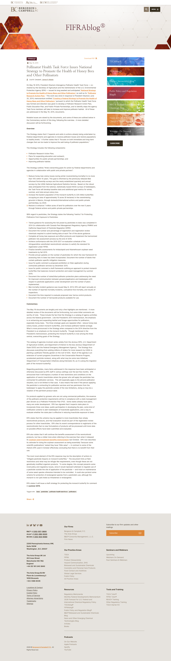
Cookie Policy (32, 593)
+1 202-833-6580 (39, 537)
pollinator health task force (58, 491)
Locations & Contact (35, 588)
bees (38, 491)
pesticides (44, 491)
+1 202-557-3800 (39, 532)
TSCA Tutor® (111, 594)
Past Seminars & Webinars (116, 560)
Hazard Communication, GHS (76, 563)
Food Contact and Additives (75, 571)
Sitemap (30, 604)
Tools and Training (114, 589)
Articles (67, 624)
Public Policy (69, 576)
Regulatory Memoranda (73, 594)
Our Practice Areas (72, 550)
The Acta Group (70, 534)
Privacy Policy (32, 590)
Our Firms (68, 527)
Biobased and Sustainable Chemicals (79, 565)
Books (66, 626)
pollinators (72, 491)
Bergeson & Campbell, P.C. (41, 647)
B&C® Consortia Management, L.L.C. (79, 537)
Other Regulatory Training (116, 602)
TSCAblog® (68, 605)
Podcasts (68, 637)
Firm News (68, 539)
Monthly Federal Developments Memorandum (82, 597)
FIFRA (66, 557)
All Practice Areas (71, 579)
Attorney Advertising (35, 598)
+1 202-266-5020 (39, 534)
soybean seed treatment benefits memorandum (49, 440)
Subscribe (115, 143)
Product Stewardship (72, 560)
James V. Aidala (47, 80)
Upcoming (110, 555)
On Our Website (70, 642)
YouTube (67, 650)
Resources (69, 589)
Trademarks (31, 601)
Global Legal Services (72, 573)
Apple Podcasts (70, 644)
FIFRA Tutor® (111, 597)
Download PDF (89, 58)
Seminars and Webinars (117, 550)
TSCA (66, 555)
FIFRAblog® (32, 59)
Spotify (67, 647)
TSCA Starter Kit (113, 605)
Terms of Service (33, 596)
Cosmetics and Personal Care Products (79, 568)
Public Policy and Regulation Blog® (78, 610)
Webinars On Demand (115, 557)
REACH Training (112, 600)
